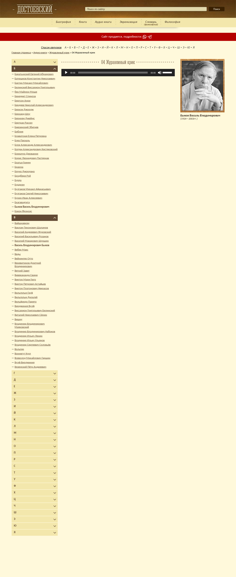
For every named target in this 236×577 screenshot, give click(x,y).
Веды (18, 254)
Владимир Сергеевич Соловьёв (33, 345)
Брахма (19, 167)
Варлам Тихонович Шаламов (31, 227)
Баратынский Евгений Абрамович (34, 74)
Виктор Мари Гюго (25, 279)
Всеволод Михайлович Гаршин (32, 358)
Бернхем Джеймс (25, 118)
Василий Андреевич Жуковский (33, 232)
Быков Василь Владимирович (32, 207)
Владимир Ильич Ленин (28, 336)
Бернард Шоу (22, 114)
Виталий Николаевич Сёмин (31, 315)
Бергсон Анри (22, 100)
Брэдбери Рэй (23, 176)
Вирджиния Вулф (24, 306)
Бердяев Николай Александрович (34, 105)
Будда (18, 180)
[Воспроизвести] (66, 72)
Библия (19, 131)
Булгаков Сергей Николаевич (31, 193)
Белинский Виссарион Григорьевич (35, 87)
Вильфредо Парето (26, 301)
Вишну (18, 319)
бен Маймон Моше (26, 92)
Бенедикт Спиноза (25, 96)
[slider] (168, 72)
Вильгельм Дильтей (26, 297)
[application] (118, 72)
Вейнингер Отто (24, 258)
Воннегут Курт (23, 353)
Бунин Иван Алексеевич (28, 198)
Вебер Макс (21, 250)
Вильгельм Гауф (24, 293)
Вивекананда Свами (26, 275)
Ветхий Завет (22, 271)
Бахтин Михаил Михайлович (31, 83)
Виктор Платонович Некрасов (32, 288)
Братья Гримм (23, 162)
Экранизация (128, 22)
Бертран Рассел (23, 123)
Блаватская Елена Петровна (30, 136)
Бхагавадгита (22, 202)
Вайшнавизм (22, 223)
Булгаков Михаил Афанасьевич (33, 189)
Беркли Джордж (24, 109)
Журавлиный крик (59, 52)
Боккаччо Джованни (26, 154)
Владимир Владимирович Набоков (35, 331)
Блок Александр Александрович (33, 145)
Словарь (151, 22)
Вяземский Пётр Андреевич (30, 367)
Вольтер (19, 349)
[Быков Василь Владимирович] (34, 9)
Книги (83, 22)
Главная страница (21, 52)
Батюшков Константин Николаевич (35, 78)
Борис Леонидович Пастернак (32, 158)
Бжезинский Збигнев (26, 127)
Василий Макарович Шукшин (32, 241)
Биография (63, 22)
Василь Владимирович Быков (32, 245)
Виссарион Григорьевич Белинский (35, 310)
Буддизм (20, 184)
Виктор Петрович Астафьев (30, 284)
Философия (172, 22)
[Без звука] (160, 72)
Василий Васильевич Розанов (31, 236)
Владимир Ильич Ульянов (30, 340)
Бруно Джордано (25, 171)
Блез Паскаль (22, 140)
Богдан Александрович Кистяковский (36, 149)
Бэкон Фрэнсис (23, 211)
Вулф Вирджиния (24, 362)
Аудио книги (103, 22)
